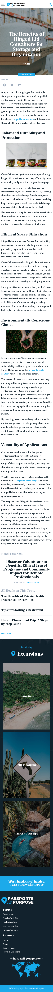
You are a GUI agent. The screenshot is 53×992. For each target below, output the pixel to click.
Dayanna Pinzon (33, 582)
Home (5, 940)
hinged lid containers (23, 119)
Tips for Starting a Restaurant (22, 610)
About (5, 944)
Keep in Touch (9, 948)
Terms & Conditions (11, 951)
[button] (4, 85)
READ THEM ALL (6, 633)
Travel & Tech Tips (26, 834)
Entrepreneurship (10, 926)
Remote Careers (10, 929)
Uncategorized (26, 74)
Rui (28, 63)
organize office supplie (28, 480)
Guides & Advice (26, 765)
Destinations (26, 696)
